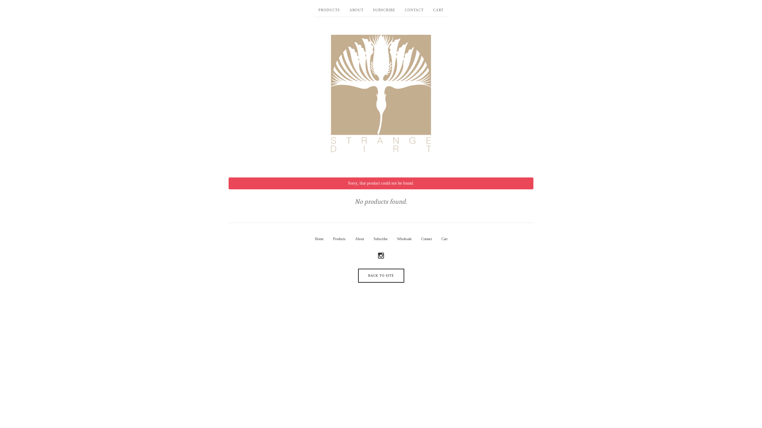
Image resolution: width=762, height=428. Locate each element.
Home (319, 239)
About (356, 10)
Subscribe (384, 10)
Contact (414, 10)
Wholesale (404, 239)
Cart (438, 10)
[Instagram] (381, 256)
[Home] (381, 94)
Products (329, 10)
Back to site (381, 275)
